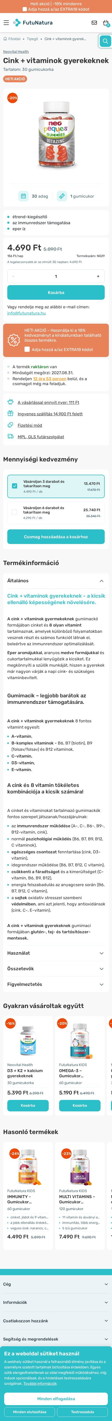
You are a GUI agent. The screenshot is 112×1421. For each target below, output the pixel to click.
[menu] (7, 22)
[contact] (94, 23)
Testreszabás (82, 1412)
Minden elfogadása (56, 1398)
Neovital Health (16, 51)
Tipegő (32, 39)
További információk (40, 1383)
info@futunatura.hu (26, 313)
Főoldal (14, 39)
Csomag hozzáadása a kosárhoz (56, 536)
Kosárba (56, 292)
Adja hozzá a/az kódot (58, 9)
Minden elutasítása (29, 1412)
